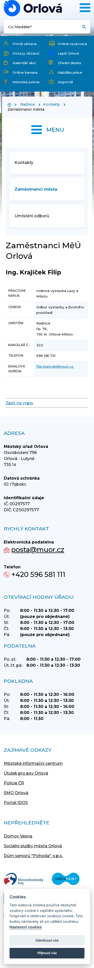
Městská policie (26, 82)
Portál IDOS (16, 802)
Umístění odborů (32, 216)
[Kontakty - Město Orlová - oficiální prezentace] (33, 8)
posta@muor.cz (37, 549)
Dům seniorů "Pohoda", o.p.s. (33, 855)
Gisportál (65, 82)
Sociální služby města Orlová (33, 846)
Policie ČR (14, 783)
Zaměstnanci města (36, 189)
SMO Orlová (16, 792)
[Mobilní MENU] (85, 7)
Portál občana (25, 44)
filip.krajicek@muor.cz (54, 366)
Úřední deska (69, 63)
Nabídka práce (70, 72)
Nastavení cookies (26, 927)
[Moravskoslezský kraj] (23, 879)
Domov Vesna (18, 836)
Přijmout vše (47, 953)
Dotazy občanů (26, 53)
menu (55, 129)
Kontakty (51, 104)
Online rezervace (72, 44)
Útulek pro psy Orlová (26, 773)
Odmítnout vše (47, 940)
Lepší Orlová (68, 53)
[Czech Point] (65, 879)
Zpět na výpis (19, 403)
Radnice (27, 104)
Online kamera (25, 72)
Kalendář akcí (24, 63)
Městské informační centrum (33, 763)
